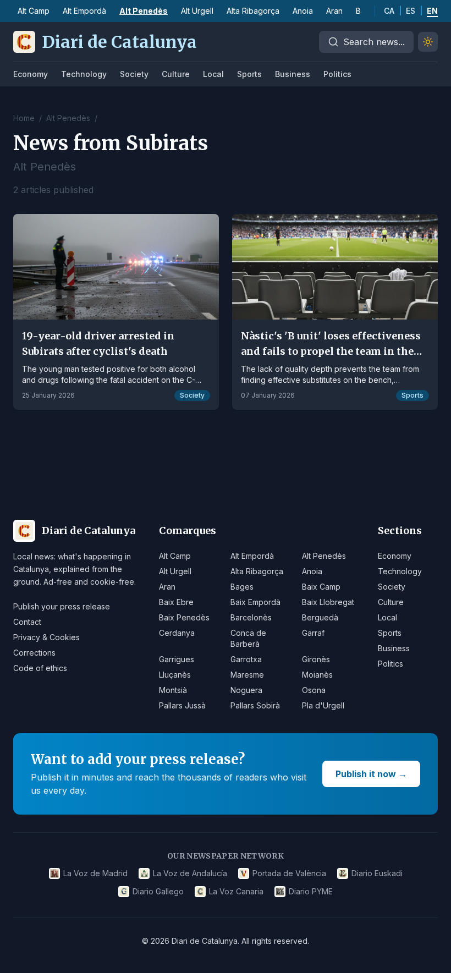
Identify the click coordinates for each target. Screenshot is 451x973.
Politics (337, 74)
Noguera (246, 690)
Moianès (317, 674)
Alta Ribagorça (253, 10)
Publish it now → (371, 773)
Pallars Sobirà (255, 705)
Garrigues (176, 659)
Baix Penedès (184, 617)
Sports (249, 74)
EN (432, 10)
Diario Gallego (158, 891)
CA (389, 10)
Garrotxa (246, 659)
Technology (84, 74)
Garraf (313, 632)
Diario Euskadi (377, 873)
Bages (242, 586)
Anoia (303, 10)
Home (24, 118)
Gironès (316, 659)
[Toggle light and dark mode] (428, 42)
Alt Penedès (143, 10)
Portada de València (289, 873)
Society (134, 74)
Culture (176, 74)
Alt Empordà (84, 10)
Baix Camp (321, 586)
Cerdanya (177, 632)
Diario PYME (311, 891)
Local (213, 74)
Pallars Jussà (182, 705)
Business (292, 74)
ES (410, 10)
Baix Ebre (176, 602)
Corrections (34, 652)
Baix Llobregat (328, 602)
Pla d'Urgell (323, 705)
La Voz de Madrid (95, 873)
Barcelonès (251, 617)
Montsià (173, 690)
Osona (314, 690)
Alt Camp (34, 10)
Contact (27, 621)
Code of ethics (40, 668)
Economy (30, 74)
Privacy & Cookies (46, 637)
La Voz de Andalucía (190, 873)
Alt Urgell (197, 10)
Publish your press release (61, 606)
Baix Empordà (255, 602)
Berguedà (320, 617)
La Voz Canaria (236, 891)
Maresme (247, 674)
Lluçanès (175, 674)
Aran (334, 10)
